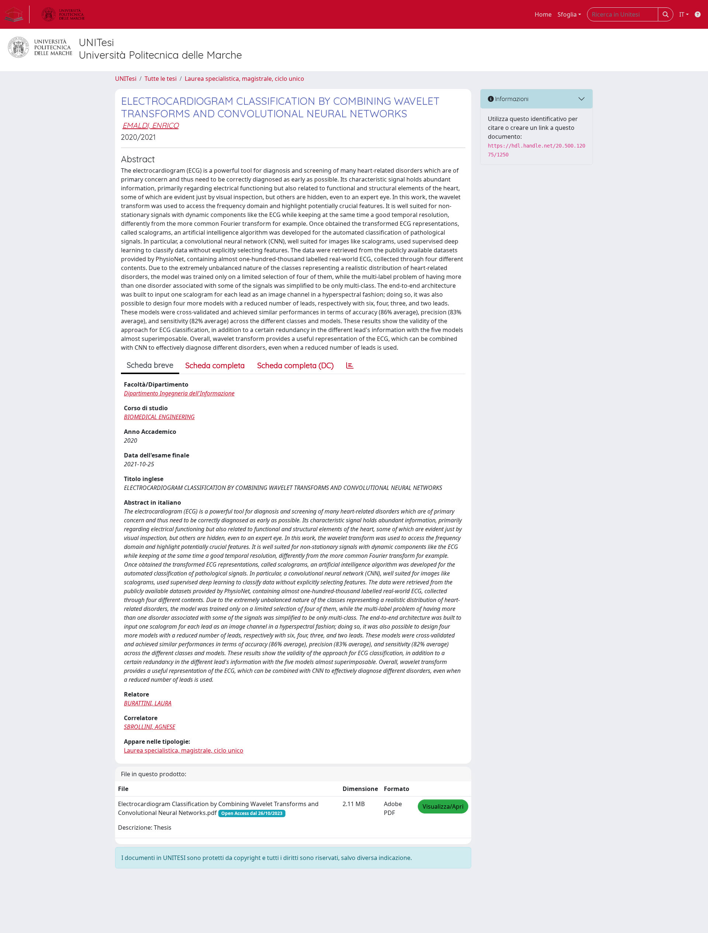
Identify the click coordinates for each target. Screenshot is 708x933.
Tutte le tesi (161, 79)
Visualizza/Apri (443, 806)
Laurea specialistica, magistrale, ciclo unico (244, 79)
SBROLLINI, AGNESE (149, 727)
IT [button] (681, 14)
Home (543, 14)
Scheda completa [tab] (215, 365)
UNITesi (125, 79)
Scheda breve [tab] (150, 365)
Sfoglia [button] (567, 14)
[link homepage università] (63, 14)
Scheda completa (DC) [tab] (295, 365)
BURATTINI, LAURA (147, 703)
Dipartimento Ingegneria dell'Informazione (179, 393)
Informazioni (511, 99)
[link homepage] (17, 14)
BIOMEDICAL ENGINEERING (159, 417)
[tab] (350, 365)
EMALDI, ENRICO (150, 125)
